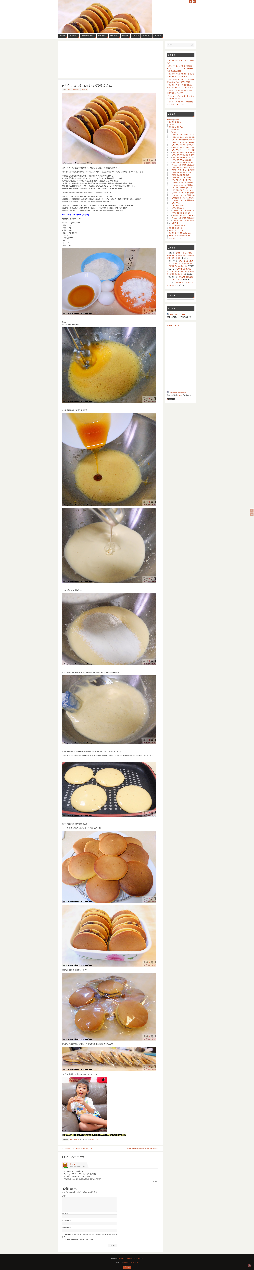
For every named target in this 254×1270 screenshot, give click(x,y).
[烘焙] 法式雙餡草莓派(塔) (180, 175)
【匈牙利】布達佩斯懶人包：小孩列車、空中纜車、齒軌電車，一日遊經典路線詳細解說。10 (180, 263)
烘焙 (71, 1139)
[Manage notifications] (249, 1265)
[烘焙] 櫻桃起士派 (178, 208)
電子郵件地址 (67, 1220)
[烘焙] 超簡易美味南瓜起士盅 (181, 173)
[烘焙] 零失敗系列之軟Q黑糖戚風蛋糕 (184, 152)
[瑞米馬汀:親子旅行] (252, 510)
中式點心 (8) (174, 223)
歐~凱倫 (72, 1164)
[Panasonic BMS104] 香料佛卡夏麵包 (184, 195)
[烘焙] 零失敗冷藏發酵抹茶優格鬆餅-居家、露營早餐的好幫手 (192, 142)
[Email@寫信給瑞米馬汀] (252, 514)
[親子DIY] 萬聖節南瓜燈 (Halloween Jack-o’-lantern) (189, 140)
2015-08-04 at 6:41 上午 (77, 1166)
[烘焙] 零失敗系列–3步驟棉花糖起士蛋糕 (185, 137)
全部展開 (170, 119)
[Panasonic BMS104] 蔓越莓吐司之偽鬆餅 (186, 210)
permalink (94, 1139)
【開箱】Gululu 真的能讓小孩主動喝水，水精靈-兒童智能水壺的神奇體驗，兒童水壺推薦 (180, 255)
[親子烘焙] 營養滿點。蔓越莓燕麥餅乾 (184, 145)
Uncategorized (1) (174, 238)
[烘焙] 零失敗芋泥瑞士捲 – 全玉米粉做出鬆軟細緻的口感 (190, 135)
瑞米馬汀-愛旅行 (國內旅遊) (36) (179, 236)
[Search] (192, 45)
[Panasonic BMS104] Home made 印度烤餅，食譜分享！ (191, 183)
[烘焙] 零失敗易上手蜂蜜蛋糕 (181, 160)
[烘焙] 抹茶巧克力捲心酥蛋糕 (181, 178)
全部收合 (177, 119)
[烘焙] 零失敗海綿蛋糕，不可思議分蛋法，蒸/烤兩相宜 (190, 157)
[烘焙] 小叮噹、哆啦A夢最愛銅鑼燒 (183, 170)
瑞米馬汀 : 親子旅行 (173, 325)
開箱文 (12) (172, 125)
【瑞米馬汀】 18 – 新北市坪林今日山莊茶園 (77, 1149)
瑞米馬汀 (68, 89)
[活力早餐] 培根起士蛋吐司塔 (181, 180)
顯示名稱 (65, 1213)
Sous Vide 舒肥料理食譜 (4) (179, 225)
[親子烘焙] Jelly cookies (180, 203)
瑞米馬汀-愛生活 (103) (176, 230)
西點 (74, 1139)
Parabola (126, 1263)
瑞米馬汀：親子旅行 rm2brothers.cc (131, 1258)
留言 (64, 1196)
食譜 (77, 1139)
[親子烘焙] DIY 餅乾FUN (180, 205)
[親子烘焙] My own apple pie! (182, 188)
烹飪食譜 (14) (174, 130)
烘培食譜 (84, 89)
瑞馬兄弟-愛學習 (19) (175, 228)
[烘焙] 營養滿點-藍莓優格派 (181, 213)
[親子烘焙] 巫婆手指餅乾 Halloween (184, 190)
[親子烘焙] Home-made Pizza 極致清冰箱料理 (187, 150)
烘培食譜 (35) (174, 132)
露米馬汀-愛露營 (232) (176, 122)
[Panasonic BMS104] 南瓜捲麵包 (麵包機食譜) (187, 193)
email (179, 317)
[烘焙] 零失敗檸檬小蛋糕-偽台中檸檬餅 (185, 155)
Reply (155, 1181)
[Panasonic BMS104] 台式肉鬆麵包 (184, 220)
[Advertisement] (110, 59)
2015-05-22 (76, 89)
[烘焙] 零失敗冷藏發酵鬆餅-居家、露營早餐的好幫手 (189, 162)
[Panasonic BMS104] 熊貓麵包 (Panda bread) (187, 185)
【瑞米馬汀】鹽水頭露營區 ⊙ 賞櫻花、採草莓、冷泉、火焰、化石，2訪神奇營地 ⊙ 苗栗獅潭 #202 (180, 68)
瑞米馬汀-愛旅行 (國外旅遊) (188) (179, 233)
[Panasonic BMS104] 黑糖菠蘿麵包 (184, 218)
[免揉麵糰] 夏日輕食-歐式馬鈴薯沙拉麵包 (185, 198)
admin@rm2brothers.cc (178, 314)
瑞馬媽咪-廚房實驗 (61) (176, 127)
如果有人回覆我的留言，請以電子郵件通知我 (78, 1240)
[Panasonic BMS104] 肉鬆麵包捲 (183, 200)
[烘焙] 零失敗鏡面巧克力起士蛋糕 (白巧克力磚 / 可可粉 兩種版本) (193, 147)
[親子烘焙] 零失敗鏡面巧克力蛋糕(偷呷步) (186, 215)
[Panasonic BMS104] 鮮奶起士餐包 (184, 165)
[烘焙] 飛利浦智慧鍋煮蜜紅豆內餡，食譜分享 (142, 1149)
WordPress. (134, 1263)
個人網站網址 (66, 1227)
